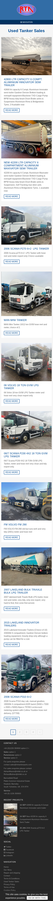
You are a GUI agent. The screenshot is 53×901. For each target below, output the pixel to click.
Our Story (8, 870)
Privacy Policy (9, 884)
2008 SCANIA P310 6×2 (17, 696)
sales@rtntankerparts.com (21, 765)
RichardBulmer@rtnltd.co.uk (15, 774)
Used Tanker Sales (11, 881)
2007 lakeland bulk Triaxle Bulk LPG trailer (23, 591)
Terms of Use (9, 887)
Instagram (9, 852)
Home (6, 867)
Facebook (9, 850)
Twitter (8, 847)
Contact (7, 876)
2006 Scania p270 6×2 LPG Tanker (26, 248)
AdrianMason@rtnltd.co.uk (14, 771)
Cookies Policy (10, 890)
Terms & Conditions (12, 878)
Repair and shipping (12, 873)
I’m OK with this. (37, 898)
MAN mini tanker (15, 320)
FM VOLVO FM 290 (15, 524)
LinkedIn (9, 855)
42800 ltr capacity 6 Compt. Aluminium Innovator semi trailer (23, 82)
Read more (11, 110)
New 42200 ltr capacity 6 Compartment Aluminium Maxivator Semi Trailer (21, 165)
